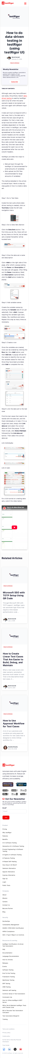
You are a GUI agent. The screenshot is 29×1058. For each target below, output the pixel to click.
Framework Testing (8, 976)
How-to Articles (14, 63)
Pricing (4, 829)
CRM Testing (6, 987)
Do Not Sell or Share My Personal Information (11, 1040)
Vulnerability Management (10, 924)
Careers (4, 901)
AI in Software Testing (9, 843)
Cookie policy (6, 1036)
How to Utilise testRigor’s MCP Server (12, 1001)
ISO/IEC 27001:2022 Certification (13, 928)
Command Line (7, 997)
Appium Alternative (8, 872)
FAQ (3, 949)
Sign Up (5, 878)
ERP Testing (6, 983)
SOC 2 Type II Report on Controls (13, 935)
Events (4, 966)
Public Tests (6, 885)
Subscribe (14, 82)
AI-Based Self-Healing (9, 861)
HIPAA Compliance (8, 931)
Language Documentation (10, 956)
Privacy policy (6, 1032)
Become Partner (7, 908)
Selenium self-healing (9, 990)
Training (5, 1019)
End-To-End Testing (8, 973)
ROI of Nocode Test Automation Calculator (12, 1011)
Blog (3, 912)
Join (6, 817)
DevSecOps (6, 921)
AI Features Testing (8, 858)
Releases (5, 963)
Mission (4, 898)
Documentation (7, 953)
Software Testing (7, 970)
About (4, 895)
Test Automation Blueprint (10, 1016)
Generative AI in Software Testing (13, 846)
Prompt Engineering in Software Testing (12, 850)
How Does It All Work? (9, 865)
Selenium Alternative (9, 868)
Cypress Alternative (8, 875)
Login (4, 882)
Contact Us (6, 905)
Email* (4, 808)
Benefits (5, 839)
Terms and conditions (8, 1029)
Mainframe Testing (8, 980)
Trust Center (5, 1045)
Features (5, 836)
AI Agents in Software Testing (12, 854)
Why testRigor (7, 832)
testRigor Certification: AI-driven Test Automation (13, 945)
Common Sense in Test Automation (13, 994)
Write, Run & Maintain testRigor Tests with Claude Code (14, 1006)
